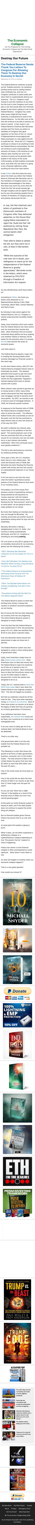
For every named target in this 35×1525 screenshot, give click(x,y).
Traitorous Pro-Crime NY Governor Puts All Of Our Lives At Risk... (23, 1434)
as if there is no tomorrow (17, 702)
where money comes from (15, 660)
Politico (9, 173)
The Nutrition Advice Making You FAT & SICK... (23, 1422)
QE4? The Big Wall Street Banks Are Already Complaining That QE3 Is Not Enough (15, 585)
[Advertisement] (17, 19)
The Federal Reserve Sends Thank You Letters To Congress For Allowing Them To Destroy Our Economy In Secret (17, 70)
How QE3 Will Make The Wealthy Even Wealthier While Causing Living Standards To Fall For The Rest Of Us (17, 563)
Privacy (13, 1509)
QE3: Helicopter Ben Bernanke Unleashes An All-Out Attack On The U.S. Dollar (17, 553)
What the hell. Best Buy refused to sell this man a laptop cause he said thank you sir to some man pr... (23, 1413)
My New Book (6, 1505)
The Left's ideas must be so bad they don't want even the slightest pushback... (23, 1392)
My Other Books (19, 1505)
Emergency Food (24, 1509)
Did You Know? (11, 1512)
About (7, 1509)
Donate (29, 1505)
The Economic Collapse (17, 42)
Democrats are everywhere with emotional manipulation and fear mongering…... (23, 1403)
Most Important (24, 1512)
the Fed (4, 342)
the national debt (17, 717)
